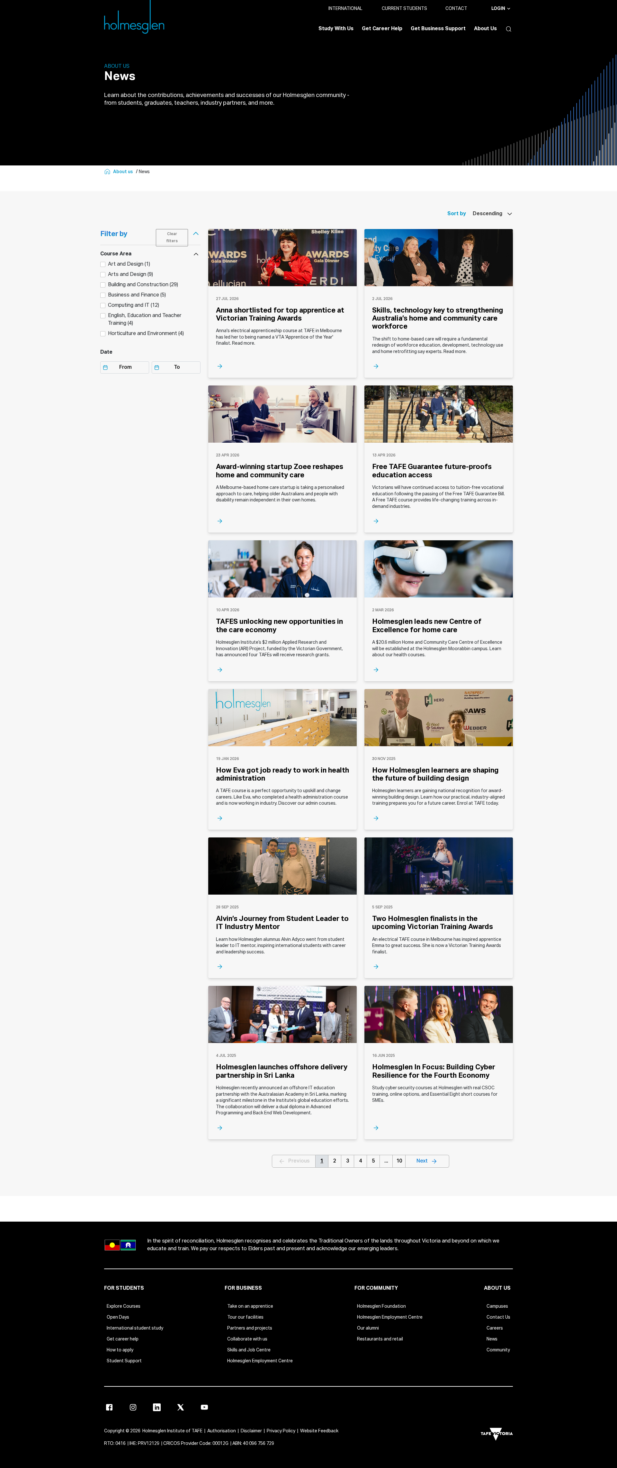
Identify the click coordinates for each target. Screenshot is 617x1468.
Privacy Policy (281, 1431)
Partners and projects (249, 1328)
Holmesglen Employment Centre (260, 1361)
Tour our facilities (245, 1317)
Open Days (118, 1317)
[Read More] (282, 366)
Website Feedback (319, 1431)
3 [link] (347, 1161)
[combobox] (489, 214)
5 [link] (373, 1161)
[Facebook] (109, 1407)
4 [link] (360, 1161)
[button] (507, 29)
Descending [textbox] (487, 214)
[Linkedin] (157, 1407)
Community (498, 1350)
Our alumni (368, 1328)
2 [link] (334, 1161)
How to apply (120, 1350)
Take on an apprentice (250, 1306)
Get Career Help (382, 28)
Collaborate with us (247, 1339)
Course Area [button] (115, 254)
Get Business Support (438, 28)
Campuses (497, 1306)
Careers (495, 1328)
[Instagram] (133, 1407)
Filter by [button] (113, 234)
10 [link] (399, 1161)
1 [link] (321, 1161)
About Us (485, 28)
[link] (427, 1161)
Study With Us (335, 28)
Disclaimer (251, 1431)
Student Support (124, 1361)
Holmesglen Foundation (381, 1306)
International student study (135, 1328)
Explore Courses (123, 1306)
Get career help (123, 1339)
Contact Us (498, 1317)
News (492, 1339)
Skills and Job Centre (249, 1350)
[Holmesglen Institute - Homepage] (108, 172)
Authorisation (221, 1431)
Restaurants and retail (380, 1339)
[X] (180, 1407)
